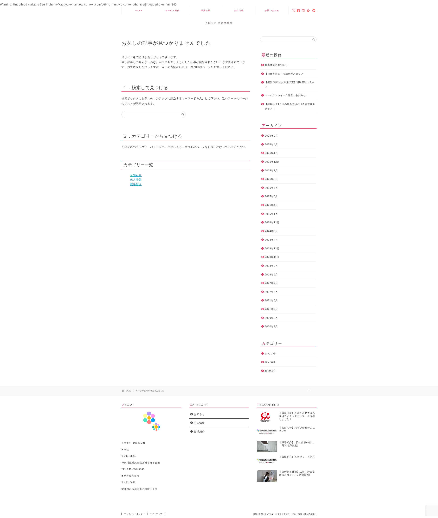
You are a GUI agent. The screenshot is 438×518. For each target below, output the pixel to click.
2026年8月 (271, 135)
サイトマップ (156, 514)
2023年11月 (272, 257)
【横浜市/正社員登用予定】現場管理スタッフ (289, 84)
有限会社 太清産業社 (219, 22)
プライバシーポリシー (134, 514)
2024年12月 (272, 222)
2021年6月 (271, 300)
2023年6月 (271, 274)
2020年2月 (271, 326)
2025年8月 (271, 179)
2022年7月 (271, 283)
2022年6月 (271, 291)
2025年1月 (271, 213)
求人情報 (136, 179)
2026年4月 (271, 144)
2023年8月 (271, 265)
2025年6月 (271, 196)
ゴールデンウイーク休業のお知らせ (285, 95)
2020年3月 (271, 317)
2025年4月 (271, 205)
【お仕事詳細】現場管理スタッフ (284, 74)
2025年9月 (271, 170)
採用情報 (205, 10)
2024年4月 (271, 239)
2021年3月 (271, 309)
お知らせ (136, 175)
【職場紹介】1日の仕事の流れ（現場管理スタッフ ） (290, 106)
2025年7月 (271, 187)
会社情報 (239, 10)
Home (138, 10)
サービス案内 (172, 10)
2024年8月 (271, 231)
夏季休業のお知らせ (276, 65)
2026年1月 (271, 153)
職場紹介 (136, 184)
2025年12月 (272, 161)
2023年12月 (272, 248)
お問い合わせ (272, 10)
